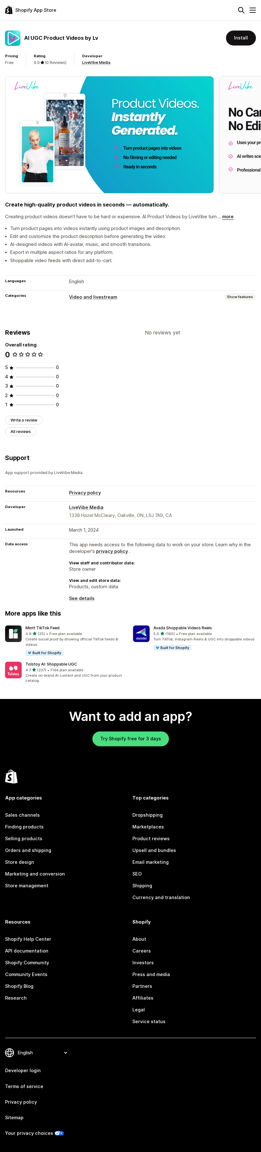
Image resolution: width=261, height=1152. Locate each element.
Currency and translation (161, 897)
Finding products (24, 827)
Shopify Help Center (28, 939)
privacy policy (112, 551)
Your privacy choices (29, 1133)
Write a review (24, 420)
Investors (143, 963)
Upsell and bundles (154, 850)
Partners (142, 986)
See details (82, 598)
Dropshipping (147, 815)
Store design (19, 862)
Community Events (26, 974)
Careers (141, 951)
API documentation (26, 951)
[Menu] (253, 10)
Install (241, 38)
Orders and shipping (28, 850)
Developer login (23, 1070)
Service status (149, 1021)
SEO (137, 874)
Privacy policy (85, 493)
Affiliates (142, 998)
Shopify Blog (19, 986)
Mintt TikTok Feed (42, 627)
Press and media (151, 974)
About (139, 939)
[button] (66, 641)
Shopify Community (27, 963)
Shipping (142, 886)
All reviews (21, 431)
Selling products (23, 838)
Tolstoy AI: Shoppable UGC (51, 664)
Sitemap (14, 1118)
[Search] (241, 10)
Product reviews (151, 838)
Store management (26, 886)
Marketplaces (148, 827)
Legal (138, 1010)
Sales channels (22, 815)
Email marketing (150, 862)
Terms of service (24, 1086)
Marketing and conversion (35, 874)
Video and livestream (93, 297)
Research (16, 998)
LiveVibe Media (96, 62)
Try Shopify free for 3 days (130, 739)
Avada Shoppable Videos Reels (182, 627)
